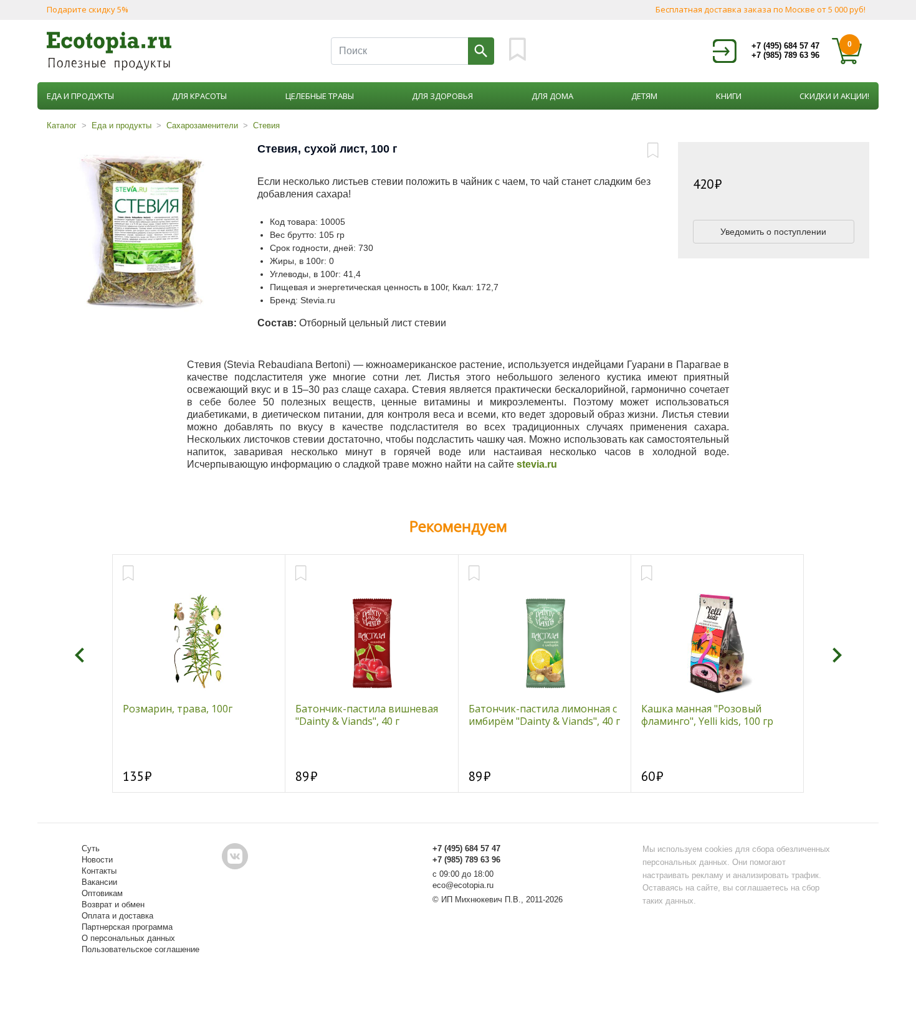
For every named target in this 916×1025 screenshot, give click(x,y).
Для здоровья (442, 96)
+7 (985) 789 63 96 (785, 55)
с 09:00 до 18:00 (463, 874)
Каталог (62, 125)
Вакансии (99, 882)
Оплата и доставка (117, 915)
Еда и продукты (80, 96)
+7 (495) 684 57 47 (785, 45)
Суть (91, 848)
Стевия (266, 125)
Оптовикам (102, 893)
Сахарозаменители (202, 125)
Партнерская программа (127, 927)
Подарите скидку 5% (87, 9)
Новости (97, 859)
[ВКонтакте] (235, 856)
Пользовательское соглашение (140, 949)
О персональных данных (128, 938)
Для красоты (199, 96)
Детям (644, 96)
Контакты (99, 871)
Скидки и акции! (834, 96)
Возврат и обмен (113, 904)
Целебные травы (319, 96)
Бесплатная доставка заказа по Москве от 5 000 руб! (761, 9)
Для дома (552, 96)
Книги (729, 96)
